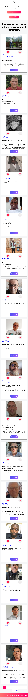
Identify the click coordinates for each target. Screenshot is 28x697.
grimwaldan (5, 136)
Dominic (4, 584)
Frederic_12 (5, 666)
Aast (3, 504)
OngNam (4, 503)
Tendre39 (4, 340)
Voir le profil (14, 70)
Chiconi (4, 545)
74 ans (7, 137)
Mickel (3, 217)
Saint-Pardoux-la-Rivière (8, 300)
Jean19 (4, 95)
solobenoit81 (5, 625)
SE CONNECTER (14, 16)
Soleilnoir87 (5, 544)
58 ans (14, 178)
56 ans (10, 97)
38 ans (9, 545)
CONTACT (24, 695)
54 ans (11, 586)
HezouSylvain (5, 258)
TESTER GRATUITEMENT (14, 12)
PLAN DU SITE (16, 695)
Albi (3, 627)
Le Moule (4, 219)
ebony (3, 177)
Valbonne (4, 260)
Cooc (3, 462)
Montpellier (5, 586)
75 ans (18, 300)
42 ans (10, 260)
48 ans (9, 464)
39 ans (9, 423)
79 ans (7, 504)
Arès (3, 137)
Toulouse (4, 97)
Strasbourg (5, 667)
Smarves (4, 464)
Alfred (3, 54)
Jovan (3, 421)
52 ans (7, 627)
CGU (10, 695)
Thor (3, 381)
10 (17, 691)
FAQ (6, 695)
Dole (3, 341)
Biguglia (4, 423)
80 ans (16, 56)
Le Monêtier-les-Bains (8, 56)
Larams (4, 299)
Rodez (3, 382)
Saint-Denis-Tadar (7, 178)
